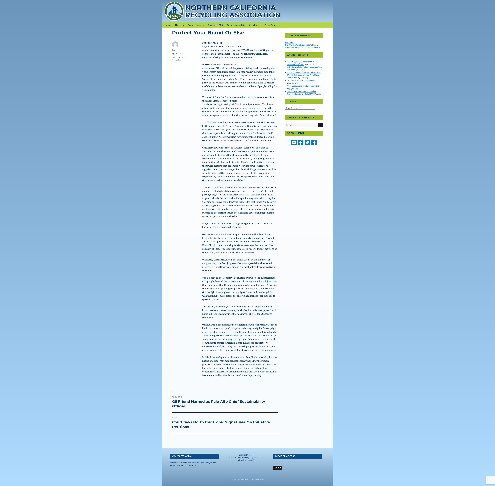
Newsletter (176, 60)
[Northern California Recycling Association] (174, 11)
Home (167, 25)
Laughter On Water (257, 479)
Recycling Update (236, 25)
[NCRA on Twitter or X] (307, 142)
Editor (174, 50)
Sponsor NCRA (215, 25)
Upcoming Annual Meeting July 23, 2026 (303, 86)
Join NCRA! (289, 42)
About (178, 25)
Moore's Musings (179, 57)
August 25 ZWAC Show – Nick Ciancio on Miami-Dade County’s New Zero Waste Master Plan (304, 75)
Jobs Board (271, 25)
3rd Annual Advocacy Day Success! (301, 80)
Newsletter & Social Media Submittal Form (302, 48)
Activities (254, 25)
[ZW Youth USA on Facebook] (314, 142)
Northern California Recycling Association (233, 11)
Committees (194, 25)
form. (194, 463)
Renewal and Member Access (297, 45)
